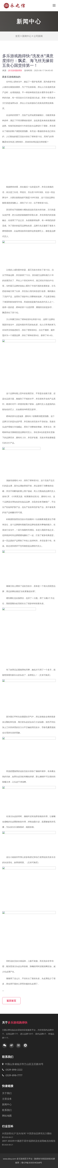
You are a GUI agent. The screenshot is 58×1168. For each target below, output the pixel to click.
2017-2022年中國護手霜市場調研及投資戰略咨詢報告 (28, 1141)
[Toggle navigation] (54, 5)
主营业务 (7, 1098)
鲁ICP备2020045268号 (31, 1162)
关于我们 (7, 1093)
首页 (17, 36)
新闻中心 (26, 36)
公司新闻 (38, 36)
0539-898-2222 (13, 1069)
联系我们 (7, 1110)
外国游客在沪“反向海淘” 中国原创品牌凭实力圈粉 (27, 1133)
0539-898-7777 (13, 1075)
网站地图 (7, 1115)
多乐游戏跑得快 (15, 70)
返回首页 (11, 1000)
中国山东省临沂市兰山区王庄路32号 (24, 1064)
